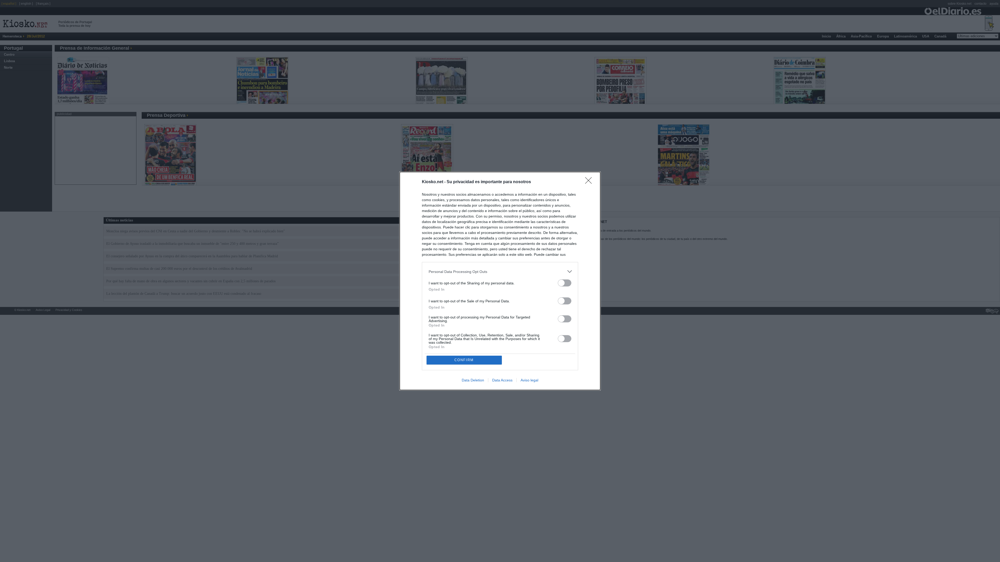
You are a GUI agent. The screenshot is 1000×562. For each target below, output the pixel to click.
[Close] (590, 182)
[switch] (564, 282)
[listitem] (500, 271)
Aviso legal (529, 380)
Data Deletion (473, 380)
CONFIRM (464, 360)
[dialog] (500, 281)
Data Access (502, 380)
